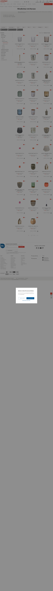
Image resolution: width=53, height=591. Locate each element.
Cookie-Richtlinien (22, 294)
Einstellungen (22, 298)
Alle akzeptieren (30, 298)
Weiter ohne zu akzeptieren (26, 300)
